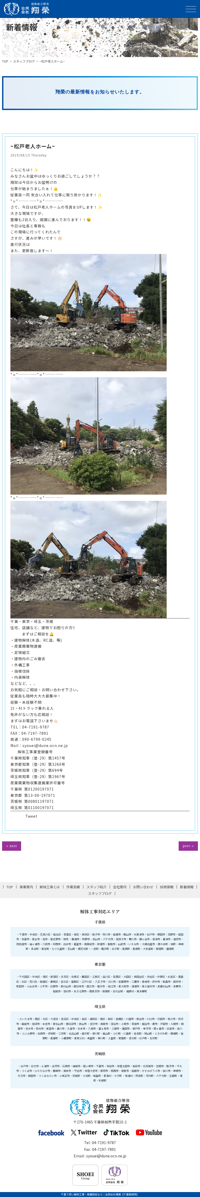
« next (11, 846)
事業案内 (26, 887)
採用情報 (166, 887)
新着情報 (186, 887)
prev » (188, 846)
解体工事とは (50, 887)
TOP (5, 61)
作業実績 (73, 887)
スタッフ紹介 (96, 887)
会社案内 (120, 887)
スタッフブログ (24, 61)
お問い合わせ (143, 887)
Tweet (31, 816)
